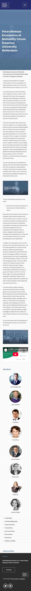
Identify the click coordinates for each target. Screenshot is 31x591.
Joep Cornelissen (10, 524)
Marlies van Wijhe (10, 541)
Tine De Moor (9, 528)
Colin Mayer (8, 518)
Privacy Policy (15, 579)
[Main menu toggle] (25, 5)
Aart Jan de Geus (10, 531)
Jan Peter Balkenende (11, 521)
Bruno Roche (8, 534)
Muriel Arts (8, 537)
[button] (15, 518)
